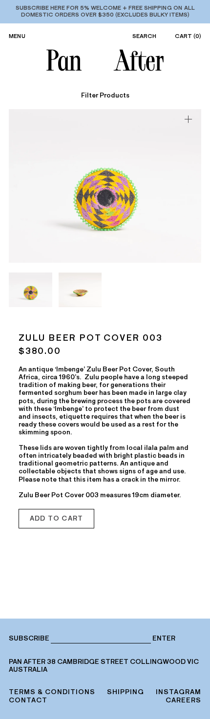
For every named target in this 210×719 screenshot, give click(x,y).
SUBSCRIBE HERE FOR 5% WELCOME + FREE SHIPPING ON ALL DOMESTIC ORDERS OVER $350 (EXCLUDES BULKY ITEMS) (105, 11)
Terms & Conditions (52, 692)
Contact (28, 700)
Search (144, 36)
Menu (17, 36)
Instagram (178, 692)
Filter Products (105, 95)
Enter (163, 638)
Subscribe (29, 638)
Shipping (125, 692)
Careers (183, 700)
